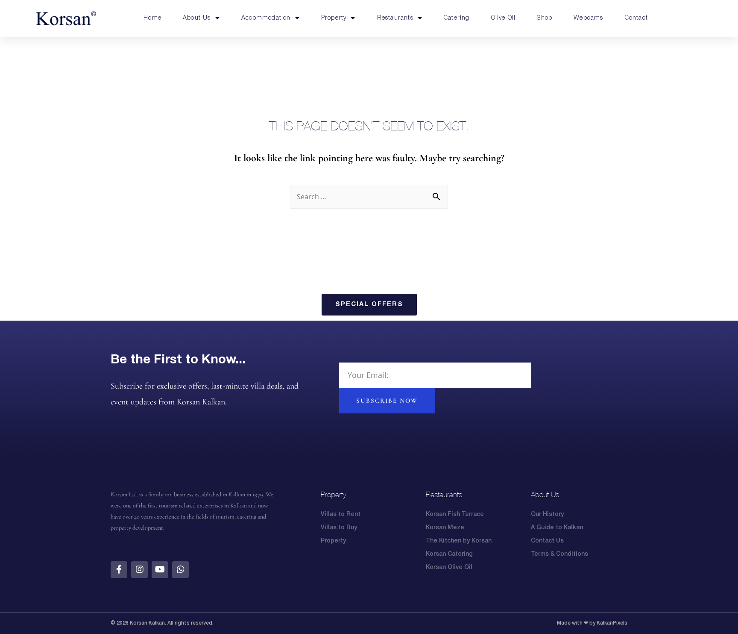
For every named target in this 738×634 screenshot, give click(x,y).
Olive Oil (503, 18)
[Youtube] (160, 569)
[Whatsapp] (180, 569)
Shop (544, 18)
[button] (369, 304)
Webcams (588, 18)
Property (334, 18)
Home (152, 18)
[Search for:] (369, 197)
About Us (197, 18)
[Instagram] (139, 569)
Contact (636, 18)
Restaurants (395, 18)
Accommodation (266, 18)
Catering (457, 18)
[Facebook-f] (119, 569)
